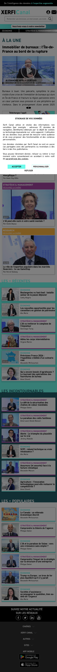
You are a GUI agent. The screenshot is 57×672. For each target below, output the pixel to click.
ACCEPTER (16, 166)
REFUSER (28, 170)
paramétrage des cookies (17, 158)
